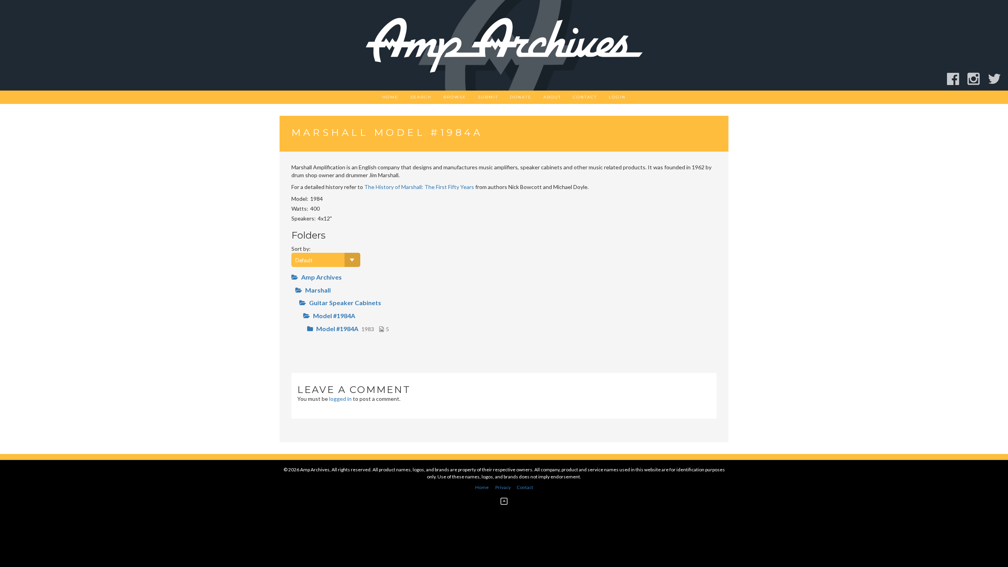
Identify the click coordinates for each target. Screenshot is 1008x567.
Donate (521, 97)
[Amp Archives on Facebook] (956, 79)
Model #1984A (334, 315)
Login (617, 97)
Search (421, 97)
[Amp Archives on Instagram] (977, 79)
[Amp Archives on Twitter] (998, 79)
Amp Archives (321, 277)
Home (390, 97)
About (552, 97)
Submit (488, 97)
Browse (454, 97)
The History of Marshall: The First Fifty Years (419, 186)
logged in (340, 398)
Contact (585, 97)
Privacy (503, 487)
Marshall (318, 290)
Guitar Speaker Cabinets (345, 302)
